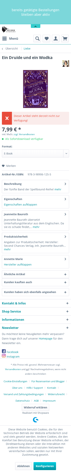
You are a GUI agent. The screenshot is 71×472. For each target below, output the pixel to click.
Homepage (45, 338)
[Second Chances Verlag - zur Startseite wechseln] (9, 29)
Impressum (49, 400)
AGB (36, 400)
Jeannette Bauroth (16, 214)
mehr (58, 189)
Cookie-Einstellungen (15, 381)
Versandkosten (13, 369)
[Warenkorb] (65, 38)
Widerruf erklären (35, 407)
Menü (13, 38)
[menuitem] (10, 38)
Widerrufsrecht (56, 394)
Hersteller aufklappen (18, 264)
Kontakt (51, 387)
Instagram (13, 356)
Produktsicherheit (16, 236)
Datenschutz (23, 400)
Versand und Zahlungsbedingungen (24, 394)
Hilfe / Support (35, 387)
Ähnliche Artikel (14, 274)
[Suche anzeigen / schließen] (37, 38)
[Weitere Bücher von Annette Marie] (65, 63)
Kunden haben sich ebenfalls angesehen (30, 292)
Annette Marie (13, 259)
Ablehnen (23, 466)
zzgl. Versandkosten (24, 134)
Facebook (12, 352)
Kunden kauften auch (18, 282)
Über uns (17, 387)
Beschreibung (13, 184)
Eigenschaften (13, 199)
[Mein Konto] (55, 38)
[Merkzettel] (46, 38)
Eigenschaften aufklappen (20, 204)
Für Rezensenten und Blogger (48, 381)
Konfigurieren (45, 466)
